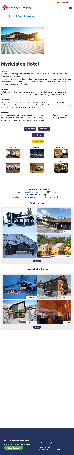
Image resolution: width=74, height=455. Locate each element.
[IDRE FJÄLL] (54, 286)
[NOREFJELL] (20, 286)
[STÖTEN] (54, 312)
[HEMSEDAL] (20, 312)
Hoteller (19, 16)
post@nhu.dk (30, 192)
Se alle (37, 261)
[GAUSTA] (54, 220)
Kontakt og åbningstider (46, 447)
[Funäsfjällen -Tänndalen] (54, 246)
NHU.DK (12, 16)
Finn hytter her (13, 448)
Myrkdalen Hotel (29, 16)
